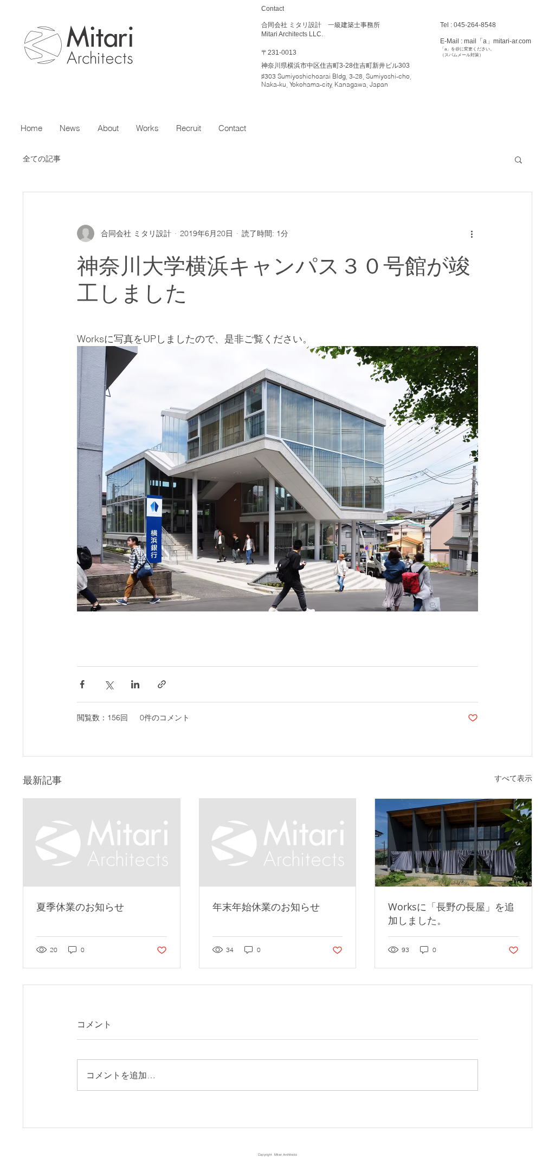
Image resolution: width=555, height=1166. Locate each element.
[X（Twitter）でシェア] (109, 684)
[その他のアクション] (471, 233)
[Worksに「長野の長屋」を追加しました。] (453, 843)
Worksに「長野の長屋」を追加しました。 (451, 913)
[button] (518, 159)
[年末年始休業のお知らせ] (277, 843)
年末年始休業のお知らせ (266, 906)
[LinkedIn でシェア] (135, 684)
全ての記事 (42, 159)
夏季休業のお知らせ (80, 906)
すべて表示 (513, 778)
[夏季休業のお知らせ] (101, 843)
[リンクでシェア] (162, 684)
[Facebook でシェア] (82, 684)
